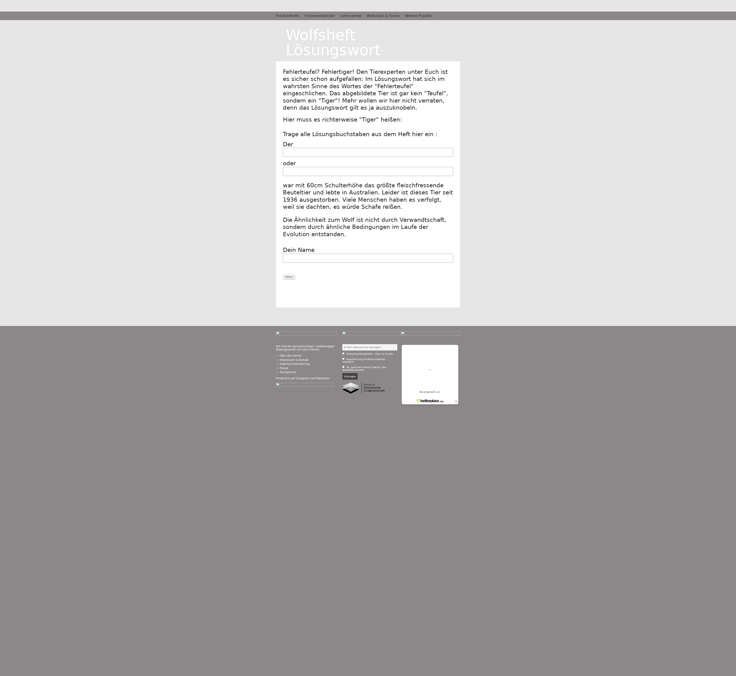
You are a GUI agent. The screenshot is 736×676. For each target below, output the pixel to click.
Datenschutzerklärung (295, 363)
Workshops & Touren (383, 16)
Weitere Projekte (418, 16)
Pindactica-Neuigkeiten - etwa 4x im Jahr (369, 354)
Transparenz (288, 372)
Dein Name (299, 250)
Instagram (303, 378)
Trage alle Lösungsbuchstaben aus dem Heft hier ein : (360, 134)
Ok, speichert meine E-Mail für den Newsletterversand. (364, 368)
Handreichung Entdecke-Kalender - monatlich (364, 360)
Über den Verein (291, 355)
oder (289, 163)
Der (288, 144)
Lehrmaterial (351, 16)
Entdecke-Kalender (320, 16)
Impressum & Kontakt (294, 359)
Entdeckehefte (287, 16)
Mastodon (323, 378)
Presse (284, 368)
